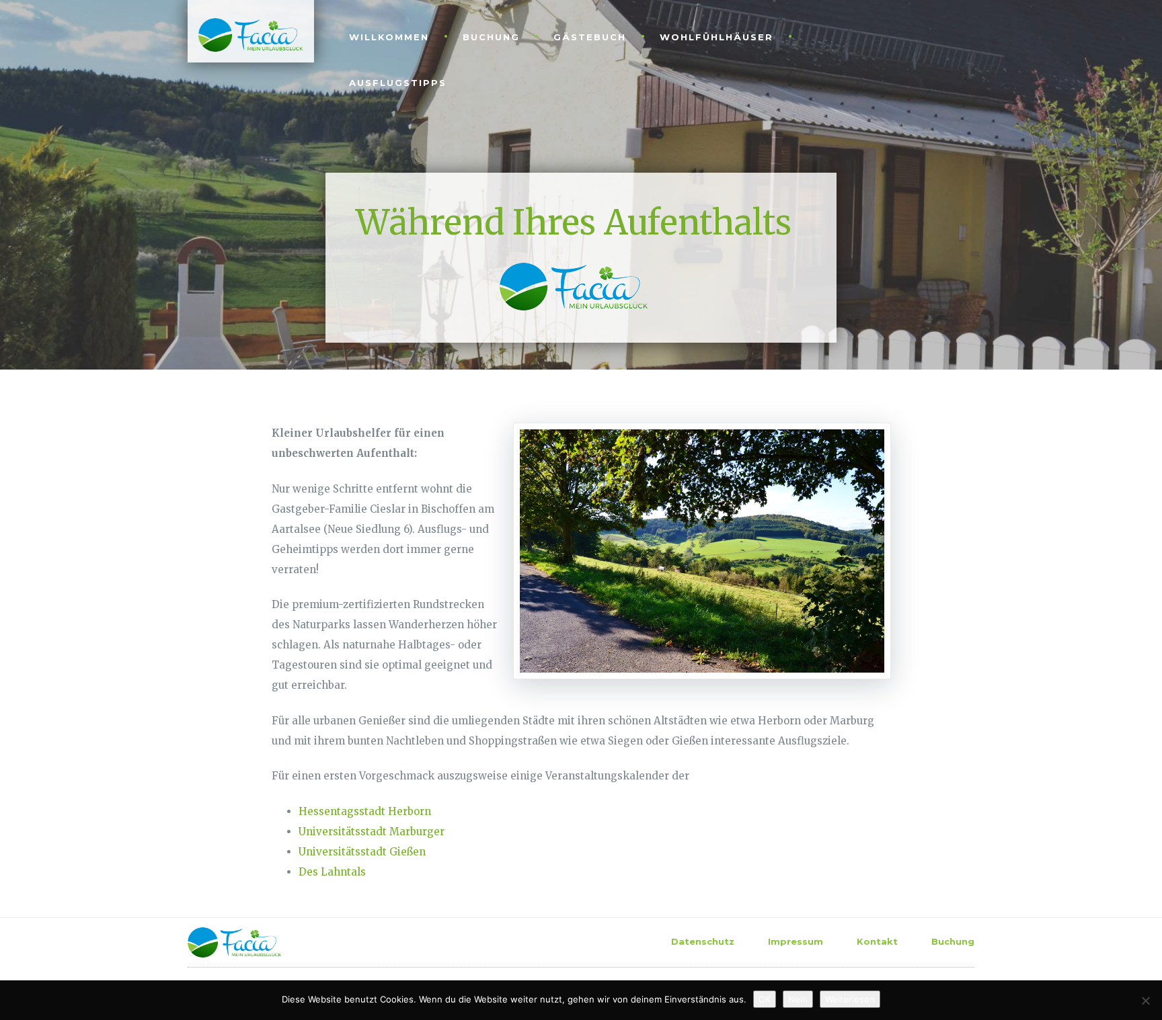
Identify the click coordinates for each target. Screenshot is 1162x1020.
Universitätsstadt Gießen (362, 851)
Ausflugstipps (398, 82)
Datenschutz (702, 941)
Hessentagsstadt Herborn (365, 811)
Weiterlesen (850, 999)
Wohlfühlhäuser (716, 37)
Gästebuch (589, 37)
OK (765, 999)
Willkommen (389, 37)
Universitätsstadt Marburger (371, 831)
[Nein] (1145, 1000)
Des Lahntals (332, 871)
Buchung (491, 37)
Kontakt (877, 941)
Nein (798, 999)
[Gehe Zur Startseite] (245, 34)
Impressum (795, 941)
